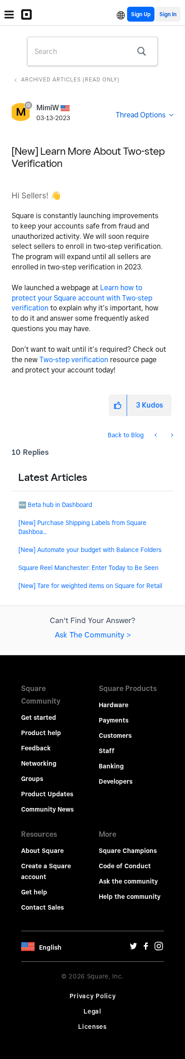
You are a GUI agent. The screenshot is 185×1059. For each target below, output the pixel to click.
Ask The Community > (93, 634)
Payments (113, 720)
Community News (47, 809)
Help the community (129, 896)
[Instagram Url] (158, 948)
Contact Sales (42, 907)
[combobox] (92, 51)
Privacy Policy (93, 996)
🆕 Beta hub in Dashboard (55, 504)
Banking (111, 766)
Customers (115, 735)
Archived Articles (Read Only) (70, 79)
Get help (34, 892)
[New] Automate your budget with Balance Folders (90, 549)
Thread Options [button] (141, 115)
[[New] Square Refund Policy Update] (171, 435)
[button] (118, 405)
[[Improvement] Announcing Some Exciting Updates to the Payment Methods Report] (156, 435)
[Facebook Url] (145, 948)
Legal (92, 1011)
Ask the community (128, 881)
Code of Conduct (125, 866)
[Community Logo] (28, 14)
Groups (32, 778)
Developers (115, 781)
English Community (121, 14)
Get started (38, 717)
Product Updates (47, 794)
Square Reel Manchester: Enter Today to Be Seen (88, 567)
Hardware (113, 705)
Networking (39, 763)
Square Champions (128, 850)
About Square (42, 850)
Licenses (92, 1026)
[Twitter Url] (133, 948)
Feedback (36, 748)
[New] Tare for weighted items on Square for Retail (90, 585)
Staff (107, 750)
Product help (41, 732)
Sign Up (140, 14)
